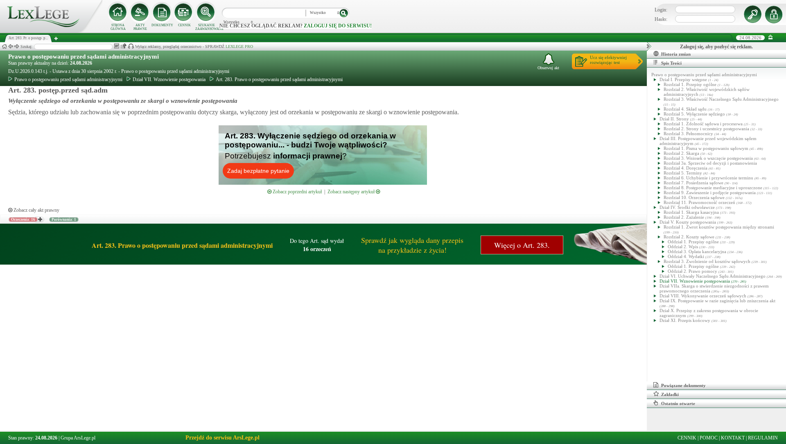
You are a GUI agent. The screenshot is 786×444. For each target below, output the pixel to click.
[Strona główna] (51, 31)
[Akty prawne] (140, 12)
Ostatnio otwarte (678, 403)
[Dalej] (16, 46)
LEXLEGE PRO (239, 46)
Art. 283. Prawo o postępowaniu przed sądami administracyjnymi (279, 79)
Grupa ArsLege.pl (78, 438)
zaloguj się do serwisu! (338, 26)
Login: (661, 10)
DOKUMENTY (162, 25)
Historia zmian (676, 54)
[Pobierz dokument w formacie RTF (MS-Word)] (116, 46)
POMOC (709, 438)
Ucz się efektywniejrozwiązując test (608, 60)
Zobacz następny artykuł (352, 192)
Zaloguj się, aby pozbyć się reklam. (716, 47)
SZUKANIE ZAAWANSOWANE (206, 27)
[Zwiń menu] (770, 37)
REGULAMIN (763, 438)
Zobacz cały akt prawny (35, 210)
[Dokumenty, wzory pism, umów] (162, 12)
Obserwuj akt (548, 68)
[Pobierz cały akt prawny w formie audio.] (131, 46)
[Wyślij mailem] (123, 46)
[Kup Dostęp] (184, 12)
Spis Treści (671, 63)
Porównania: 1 (64, 219)
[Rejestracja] (775, 14)
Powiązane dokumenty (683, 385)
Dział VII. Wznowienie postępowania (169, 79)
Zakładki (670, 394)
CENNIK (184, 25)
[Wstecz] (10, 46)
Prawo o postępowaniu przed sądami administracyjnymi (83, 56)
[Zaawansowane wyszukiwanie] (206, 12)
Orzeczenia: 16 (23, 219)
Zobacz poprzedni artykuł (296, 192)
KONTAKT (733, 438)
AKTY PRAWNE (140, 27)
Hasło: (661, 19)
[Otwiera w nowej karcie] (39, 219)
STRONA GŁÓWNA (118, 27)
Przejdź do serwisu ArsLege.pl (222, 438)
